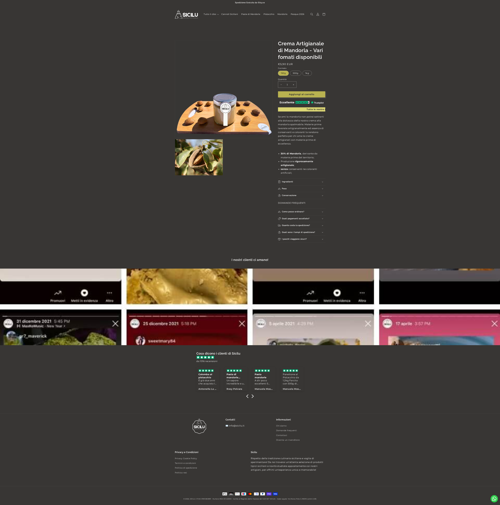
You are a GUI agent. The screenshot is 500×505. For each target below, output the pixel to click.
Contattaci (281, 435)
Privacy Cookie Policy (186, 458)
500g (295, 73)
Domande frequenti (286, 430)
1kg (307, 73)
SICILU (192, 499)
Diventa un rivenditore (288, 440)
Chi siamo (281, 426)
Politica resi (181, 473)
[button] (211, 14)
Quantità (282, 79)
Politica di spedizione (186, 468)
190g (283, 73)
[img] (251, 357)
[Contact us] (494, 498)
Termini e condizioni (185, 463)
